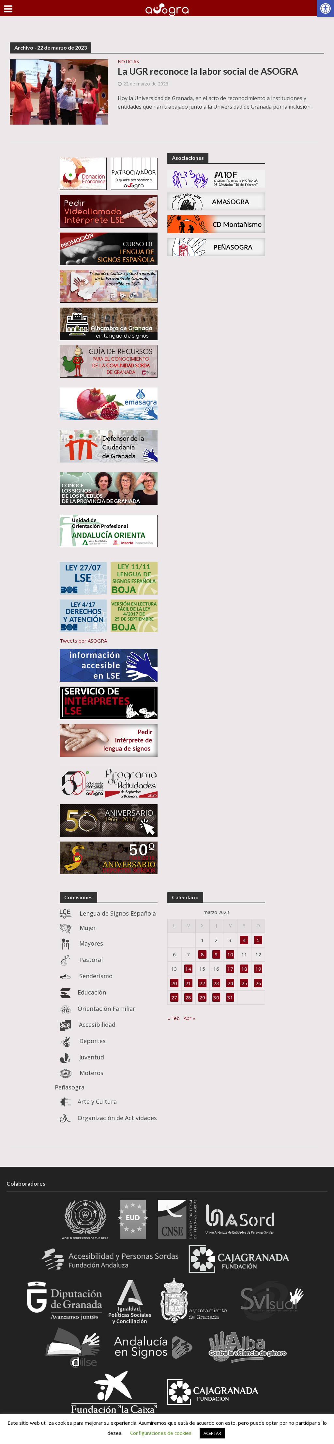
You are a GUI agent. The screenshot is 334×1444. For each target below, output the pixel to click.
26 (258, 983)
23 (216, 983)
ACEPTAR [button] (212, 1433)
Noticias (128, 62)
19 (258, 968)
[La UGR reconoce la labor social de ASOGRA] (59, 91)
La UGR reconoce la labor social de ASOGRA (208, 71)
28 (188, 997)
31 (230, 997)
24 (230, 983)
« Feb (173, 1018)
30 (216, 997)
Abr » (189, 1018)
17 (230, 968)
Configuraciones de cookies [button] (160, 1433)
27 (174, 997)
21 (188, 983)
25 (244, 983)
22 (202, 983)
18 (244, 968)
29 (202, 997)
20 (174, 983)
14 (188, 968)
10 (230, 954)
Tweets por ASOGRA (83, 640)
